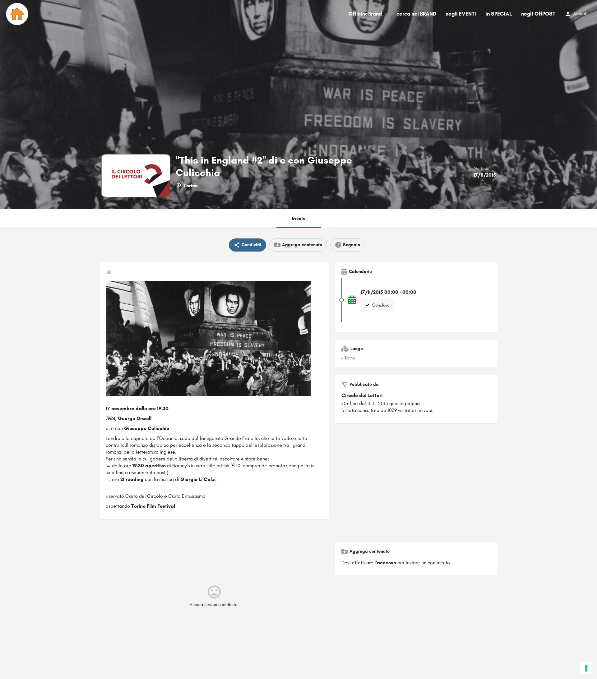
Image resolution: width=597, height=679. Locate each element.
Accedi (580, 13)
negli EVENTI (461, 14)
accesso (386, 563)
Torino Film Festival (153, 506)
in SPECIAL (498, 14)
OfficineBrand (365, 14)
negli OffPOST (538, 14)
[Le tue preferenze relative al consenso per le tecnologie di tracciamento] (586, 668)
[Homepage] (18, 14)
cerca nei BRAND (416, 14)
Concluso (380, 305)
